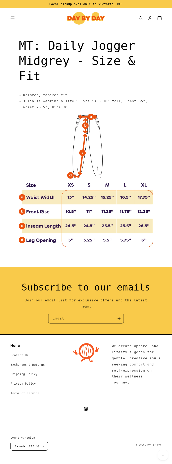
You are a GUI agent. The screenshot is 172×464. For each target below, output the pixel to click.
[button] (12, 18)
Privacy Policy (23, 383)
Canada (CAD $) (27, 446)
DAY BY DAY (154, 445)
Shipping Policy (24, 374)
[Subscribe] (119, 318)
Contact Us (19, 355)
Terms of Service (24, 393)
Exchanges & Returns (27, 364)
